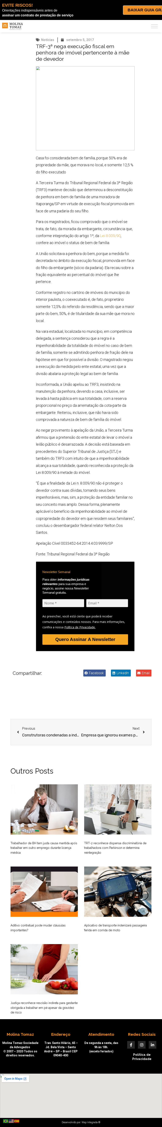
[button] (94, 673)
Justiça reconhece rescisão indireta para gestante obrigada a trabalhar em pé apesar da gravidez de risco (44, 1007)
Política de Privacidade (141, 1057)
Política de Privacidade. (80, 627)
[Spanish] (17, 1121)
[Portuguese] (6, 1121)
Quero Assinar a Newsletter (85, 639)
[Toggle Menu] (154, 26)
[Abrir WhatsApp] (151, 1116)
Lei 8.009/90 (110, 236)
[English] (11, 1121)
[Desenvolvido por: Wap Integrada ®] (81, 1122)
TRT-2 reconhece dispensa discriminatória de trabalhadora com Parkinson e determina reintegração (115, 848)
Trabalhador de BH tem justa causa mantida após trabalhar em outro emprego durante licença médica (44, 848)
